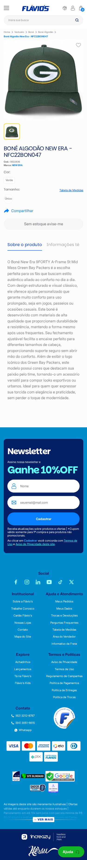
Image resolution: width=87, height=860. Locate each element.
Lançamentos (22, 669)
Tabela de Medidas (71, 190)
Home (7, 32)
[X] (71, 582)
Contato (23, 629)
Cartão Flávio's (22, 615)
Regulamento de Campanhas (64, 676)
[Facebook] (16, 582)
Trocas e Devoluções (64, 615)
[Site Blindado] (32, 776)
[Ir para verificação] (64, 8)
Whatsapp (25, 730)
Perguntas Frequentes (64, 622)
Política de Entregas (64, 690)
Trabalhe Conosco (22, 608)
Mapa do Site (22, 636)
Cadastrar (43, 519)
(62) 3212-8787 (25, 715)
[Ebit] (16, 776)
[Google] (60, 776)
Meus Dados (64, 608)
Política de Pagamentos (64, 683)
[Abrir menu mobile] (6, 8)
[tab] (24, 245)
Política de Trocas (64, 697)
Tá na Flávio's (22, 676)
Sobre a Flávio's (23, 601)
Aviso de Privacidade (64, 662)
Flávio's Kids (23, 683)
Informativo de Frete (64, 643)
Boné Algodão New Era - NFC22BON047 (26, 36)
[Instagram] (27, 582)
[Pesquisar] (77, 20)
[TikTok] (60, 582)
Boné (31, 32)
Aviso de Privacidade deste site (35, 544)
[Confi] (53, 788)
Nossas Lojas (22, 622)
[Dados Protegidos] (38, 788)
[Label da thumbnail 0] (12, 131)
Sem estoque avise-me (43, 224)
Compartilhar (22, 210)
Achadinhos (22, 662)
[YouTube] (49, 582)
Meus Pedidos (64, 601)
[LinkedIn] (38, 582)
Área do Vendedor (64, 636)
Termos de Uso (64, 669)
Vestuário (19, 32)
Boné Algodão (45, 32)
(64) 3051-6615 (25, 722)
